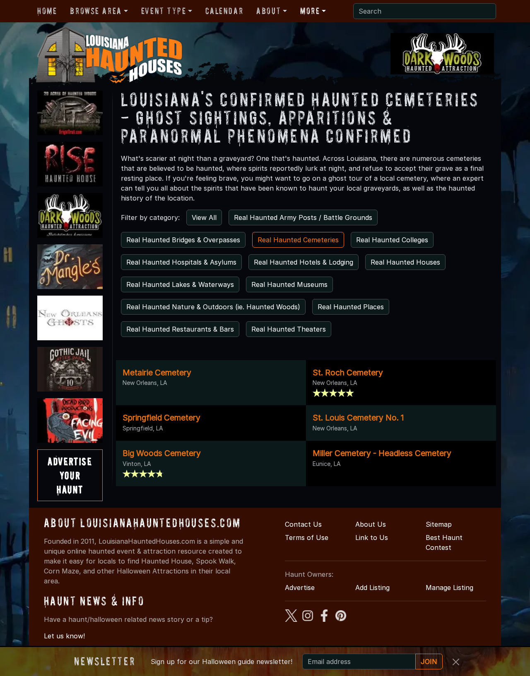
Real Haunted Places (351, 307)
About (268, 11)
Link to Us (371, 537)
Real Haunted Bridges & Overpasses (183, 240)
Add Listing (372, 587)
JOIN (429, 661)
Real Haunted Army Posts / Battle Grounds (303, 217)
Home (47, 11)
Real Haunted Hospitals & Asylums (181, 262)
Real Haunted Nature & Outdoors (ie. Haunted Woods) (213, 307)
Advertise (300, 587)
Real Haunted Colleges (392, 240)
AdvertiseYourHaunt (70, 475)
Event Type (163, 11)
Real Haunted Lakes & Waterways (180, 284)
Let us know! (64, 636)
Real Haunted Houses (405, 262)
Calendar (224, 11)
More (310, 11)
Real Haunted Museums (289, 284)
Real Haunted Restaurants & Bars (180, 329)
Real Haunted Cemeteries (298, 240)
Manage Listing (449, 587)
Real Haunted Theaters (288, 329)
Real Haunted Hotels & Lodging (303, 262)
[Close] (456, 662)
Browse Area (95, 11)
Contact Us (303, 524)
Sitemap (439, 524)
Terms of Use (306, 537)
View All (204, 217)
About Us (370, 524)
